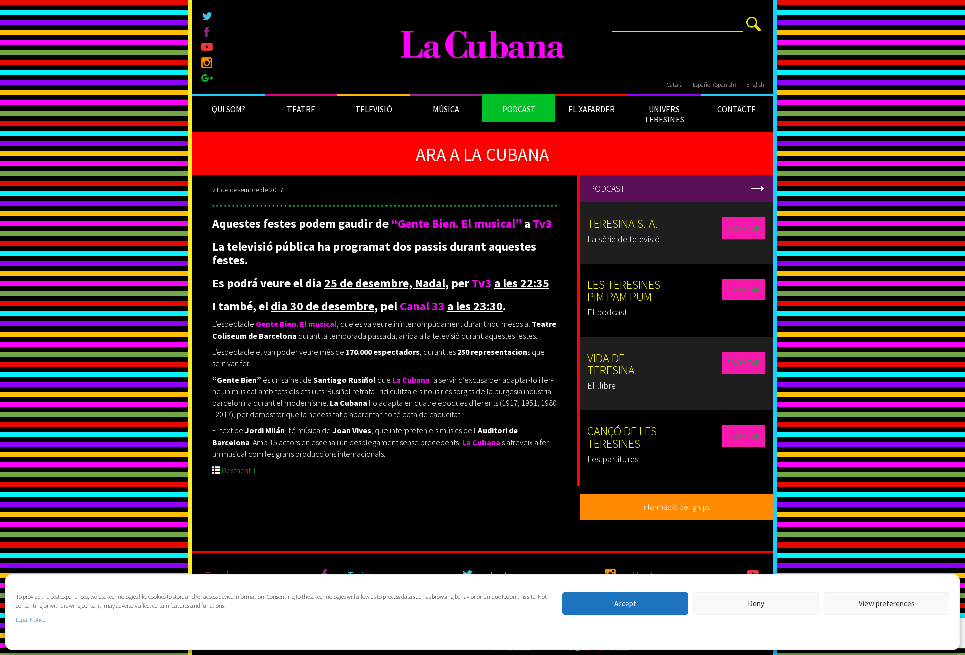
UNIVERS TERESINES (664, 114)
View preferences (887, 603)
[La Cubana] (483, 45)
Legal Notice (30, 619)
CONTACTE (736, 109)
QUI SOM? (228, 109)
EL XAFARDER (591, 109)
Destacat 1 (239, 470)
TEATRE (301, 109)
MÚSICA (446, 109)
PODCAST (519, 109)
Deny (756, 603)
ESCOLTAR (743, 228)
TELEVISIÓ (373, 109)
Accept (625, 603)
